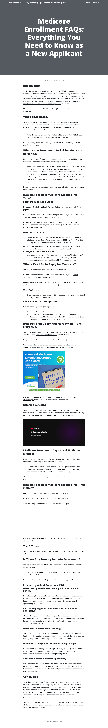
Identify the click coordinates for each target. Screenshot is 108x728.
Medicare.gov (28, 400)
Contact (96, 2)
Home (88, 2)
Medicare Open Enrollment (46, 335)
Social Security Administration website (52, 498)
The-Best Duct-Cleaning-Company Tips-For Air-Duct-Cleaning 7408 (37, 3)
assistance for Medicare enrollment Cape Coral (42, 104)
